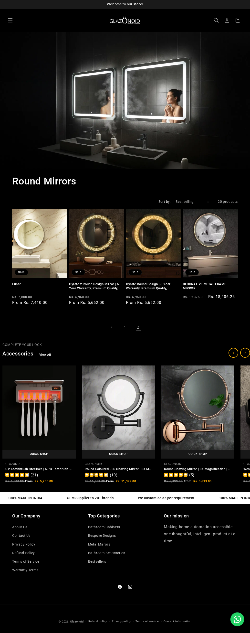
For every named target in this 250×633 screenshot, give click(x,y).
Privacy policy (121, 621)
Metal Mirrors (99, 544)
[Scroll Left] (233, 353)
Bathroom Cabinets (104, 527)
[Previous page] (111, 327)
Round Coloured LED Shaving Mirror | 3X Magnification (126, 469)
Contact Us (21, 535)
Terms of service (147, 621)
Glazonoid (76, 621)
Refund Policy (23, 553)
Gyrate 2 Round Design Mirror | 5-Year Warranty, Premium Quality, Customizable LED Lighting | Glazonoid (94, 286)
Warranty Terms (25, 570)
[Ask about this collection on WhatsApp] (237, 619)
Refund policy (97, 621)
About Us (19, 527)
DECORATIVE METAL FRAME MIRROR (204, 286)
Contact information (177, 621)
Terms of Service (25, 561)
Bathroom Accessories (106, 553)
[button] (10, 20)
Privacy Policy (23, 544)
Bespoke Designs (102, 535)
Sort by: (164, 202)
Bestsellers (97, 561)
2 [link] (138, 327)
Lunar (16, 284)
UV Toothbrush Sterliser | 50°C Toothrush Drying (42, 469)
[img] (17, 475)
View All (45, 354)
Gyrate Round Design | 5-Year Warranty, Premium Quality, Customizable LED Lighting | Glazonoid (148, 286)
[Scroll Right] (245, 353)
